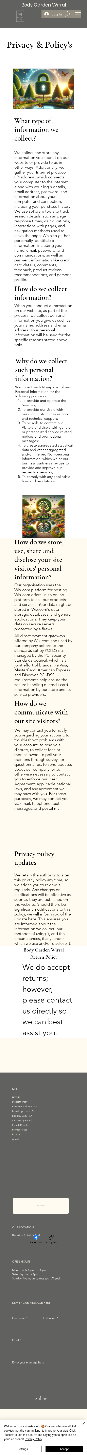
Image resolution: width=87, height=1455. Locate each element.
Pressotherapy (20, 1101)
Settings (23, 1449)
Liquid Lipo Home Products (25, 1111)
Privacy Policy (33, 1439)
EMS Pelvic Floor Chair (24, 1106)
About (15, 1138)
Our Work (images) (22, 1120)
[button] (67, 14)
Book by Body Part (22, 1115)
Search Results (20, 1124)
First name (20, 1318)
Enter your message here (28, 1362)
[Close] (81, 1426)
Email (16, 1340)
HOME (16, 1097)
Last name (50, 1318)
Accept (64, 1449)
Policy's (16, 1134)
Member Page (20, 1129)
